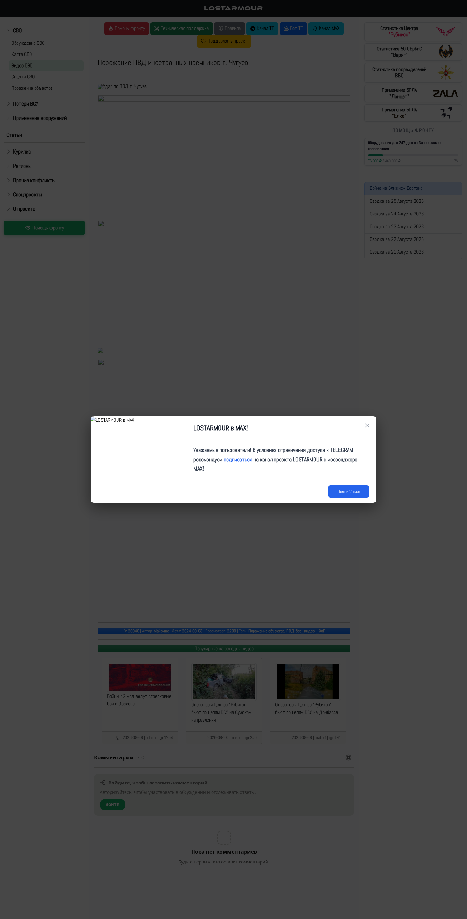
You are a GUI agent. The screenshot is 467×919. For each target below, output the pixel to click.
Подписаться (348, 491)
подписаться (238, 459)
